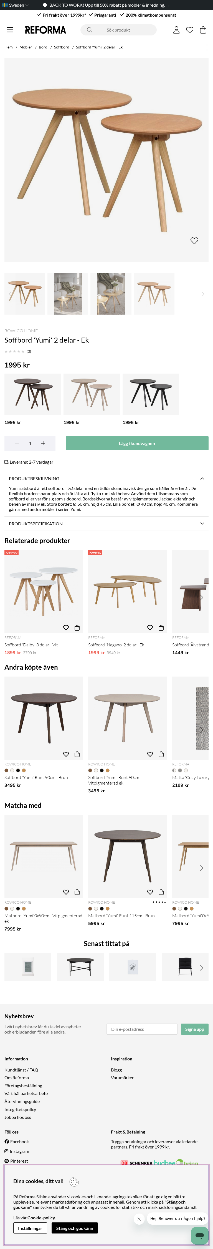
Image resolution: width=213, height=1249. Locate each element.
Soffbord (61, 47)
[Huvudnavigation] (9, 30)
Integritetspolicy (20, 1109)
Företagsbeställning (23, 1085)
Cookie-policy (41, 1217)
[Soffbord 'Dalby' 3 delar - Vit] (43, 591)
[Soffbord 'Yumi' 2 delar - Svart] (151, 394)
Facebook (19, 1141)
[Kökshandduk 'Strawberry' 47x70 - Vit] (132, 967)
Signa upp (194, 1029)
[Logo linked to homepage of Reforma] (45, 30)
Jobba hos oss (17, 1117)
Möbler (25, 47)
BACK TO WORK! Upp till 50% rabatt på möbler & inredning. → (109, 4)
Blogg (116, 1069)
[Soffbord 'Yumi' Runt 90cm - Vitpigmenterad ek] (127, 718)
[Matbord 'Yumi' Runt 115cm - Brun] (127, 856)
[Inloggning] (176, 30)
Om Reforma (16, 1077)
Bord (43, 47)
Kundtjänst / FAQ (21, 1069)
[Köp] (77, 627)
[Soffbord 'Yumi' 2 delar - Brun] (32, 394)
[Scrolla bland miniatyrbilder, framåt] (203, 294)
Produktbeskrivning (34, 478)
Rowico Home (21, 330)
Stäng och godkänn (74, 1228)
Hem (8, 47)
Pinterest (19, 1160)
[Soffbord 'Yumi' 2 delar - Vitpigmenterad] (92, 394)
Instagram (19, 1151)
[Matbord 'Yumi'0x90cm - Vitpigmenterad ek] (43, 856)
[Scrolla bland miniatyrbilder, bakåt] (10, 294)
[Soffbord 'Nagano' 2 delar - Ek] (127, 591)
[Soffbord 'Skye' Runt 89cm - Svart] (80, 967)
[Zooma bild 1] (106, 160)
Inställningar (30, 1228)
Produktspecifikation (36, 523)
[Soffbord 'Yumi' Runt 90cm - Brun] (43, 718)
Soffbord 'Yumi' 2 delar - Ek (99, 47)
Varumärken (123, 1077)
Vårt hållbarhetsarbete (26, 1093)
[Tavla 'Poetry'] (27, 967)
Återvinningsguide (22, 1101)
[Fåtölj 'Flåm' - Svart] (185, 967)
